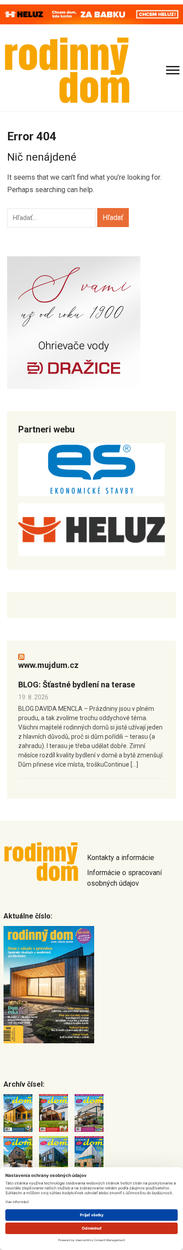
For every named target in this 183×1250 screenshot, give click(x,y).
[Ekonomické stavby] (91, 469)
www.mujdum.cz (48, 665)
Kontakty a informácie (120, 857)
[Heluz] (91, 529)
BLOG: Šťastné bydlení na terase (76, 684)
